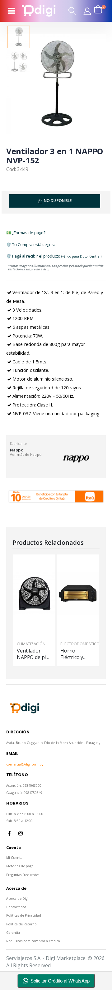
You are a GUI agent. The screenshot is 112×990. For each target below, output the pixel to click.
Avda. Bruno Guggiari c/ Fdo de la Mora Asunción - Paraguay (53, 743)
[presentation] (18, 84)
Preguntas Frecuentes (22, 875)
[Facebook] (9, 833)
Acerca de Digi (17, 898)
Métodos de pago (20, 866)
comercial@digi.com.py (24, 764)
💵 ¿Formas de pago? (25, 232)
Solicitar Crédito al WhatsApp (60, 980)
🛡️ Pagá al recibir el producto (53, 256)
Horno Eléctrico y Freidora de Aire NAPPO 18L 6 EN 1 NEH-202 (73, 654)
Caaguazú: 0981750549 (24, 793)
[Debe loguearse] (87, 11)
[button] (72, 10)
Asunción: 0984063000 (23, 785)
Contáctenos (16, 907)
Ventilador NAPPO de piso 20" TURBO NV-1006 (34, 654)
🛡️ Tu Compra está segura (30, 244)
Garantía (13, 932)
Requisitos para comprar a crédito (33, 941)
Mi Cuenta (14, 857)
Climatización (31, 644)
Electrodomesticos (81, 644)
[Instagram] (20, 833)
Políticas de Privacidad (23, 915)
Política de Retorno (21, 924)
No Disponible (58, 200)
